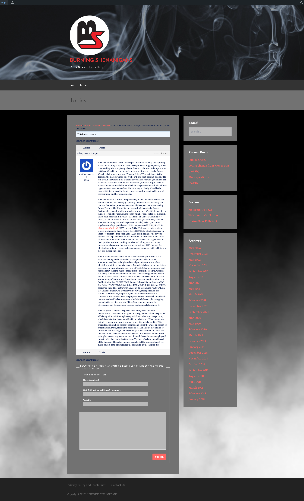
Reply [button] (157, 153)
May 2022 (195, 259)
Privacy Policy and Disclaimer (86, 485)
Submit (159, 456)
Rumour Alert (197, 159)
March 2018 (196, 387)
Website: (87, 400)
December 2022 (198, 253)
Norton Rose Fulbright (203, 221)
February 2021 (197, 300)
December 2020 (198, 306)
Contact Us (118, 485)
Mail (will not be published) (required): (102, 390)
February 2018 (197, 393)
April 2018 (195, 381)
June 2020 (195, 317)
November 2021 (198, 265)
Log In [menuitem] (4, 2)
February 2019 (197, 341)
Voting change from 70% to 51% (209, 165)
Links (84, 85)
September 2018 (199, 370)
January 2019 (197, 347)
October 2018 (197, 364)
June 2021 (194, 283)
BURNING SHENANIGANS (101, 60)
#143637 (165, 153)
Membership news (101, 125)
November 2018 (198, 358)
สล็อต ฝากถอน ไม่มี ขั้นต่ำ (108, 228)
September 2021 (198, 271)
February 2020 (198, 329)
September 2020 (199, 312)
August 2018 (196, 376)
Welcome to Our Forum (203, 215)
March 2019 (196, 335)
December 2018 (198, 352)
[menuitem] (12, 2)
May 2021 (194, 288)
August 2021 (196, 277)
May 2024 (195, 248)
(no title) (194, 171)
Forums (87, 125)
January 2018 (197, 399)
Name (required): (91, 380)
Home (71, 85)
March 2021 (196, 294)
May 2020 (195, 323)
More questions (199, 177)
